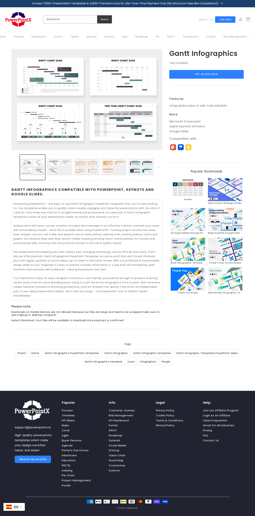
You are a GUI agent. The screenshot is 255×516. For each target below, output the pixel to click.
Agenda (67, 445)
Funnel (113, 425)
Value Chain (117, 455)
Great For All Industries (218, 425)
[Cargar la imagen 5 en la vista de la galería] (141, 167)
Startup (114, 450)
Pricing (207, 430)
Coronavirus (117, 465)
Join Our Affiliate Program (221, 410)
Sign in (203, 19)
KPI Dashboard (119, 420)
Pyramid (114, 440)
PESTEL (66, 465)
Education (68, 460)
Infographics (148, 361)
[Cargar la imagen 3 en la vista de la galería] (87, 167)
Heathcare (69, 455)
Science (114, 470)
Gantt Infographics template (103, 361)
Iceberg (67, 470)
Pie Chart (68, 475)
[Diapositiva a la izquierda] (15, 167)
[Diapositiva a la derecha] (158, 167)
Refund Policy (165, 425)
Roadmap (115, 435)
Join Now (225, 19)
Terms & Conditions (169, 420)
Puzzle (66, 485)
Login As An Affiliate (216, 415)
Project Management (76, 480)
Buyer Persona (72, 440)
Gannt (35, 353)
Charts (21, 353)
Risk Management (121, 415)
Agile (65, 435)
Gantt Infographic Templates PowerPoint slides (207, 353)
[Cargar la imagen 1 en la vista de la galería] (32, 167)
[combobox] (70, 19)
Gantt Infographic (116, 353)
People (166, 361)
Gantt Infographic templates (152, 353)
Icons (131, 361)
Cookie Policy (165, 415)
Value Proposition (215, 420)
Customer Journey (122, 410)
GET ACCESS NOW (206, 74)
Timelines (68, 415)
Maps (65, 425)
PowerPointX (132, 508)
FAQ (205, 435)
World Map (116, 460)
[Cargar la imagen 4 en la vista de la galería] (114, 167)
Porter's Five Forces (75, 450)
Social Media (117, 445)
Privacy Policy (165, 410)
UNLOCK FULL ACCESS (33, 459)
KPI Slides (68, 420)
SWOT (113, 430)
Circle (66, 430)
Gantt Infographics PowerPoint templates (72, 353)
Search (104, 19)
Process (67, 410)
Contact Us (211, 440)
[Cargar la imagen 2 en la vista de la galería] (60, 167)
